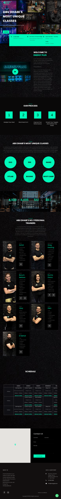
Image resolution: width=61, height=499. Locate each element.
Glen (49, 308)
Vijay (21, 308)
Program (28, 2)
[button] (15, 444)
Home (21, 2)
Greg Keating (51, 246)
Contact (54, 2)
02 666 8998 (16, 36)
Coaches (35, 2)
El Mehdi (22, 336)
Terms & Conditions (42, 492)
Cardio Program (28, 388)
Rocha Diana (50, 276)
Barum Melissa (22, 276)
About (48, 2)
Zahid (21, 245)
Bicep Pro (48, 388)
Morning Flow (18, 388)
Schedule (42, 2)
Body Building (38, 388)
